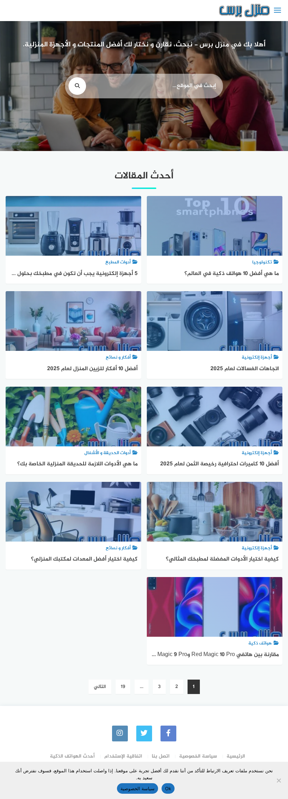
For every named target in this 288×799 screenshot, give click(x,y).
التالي (100, 687)
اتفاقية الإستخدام (123, 756)
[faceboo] (168, 733)
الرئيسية (236, 756)
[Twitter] (144, 733)
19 (123, 687)
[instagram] (120, 733)
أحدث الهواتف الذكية (72, 756)
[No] (279, 780)
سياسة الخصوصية (198, 756)
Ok (168, 788)
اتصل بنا (161, 756)
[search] (77, 86)
